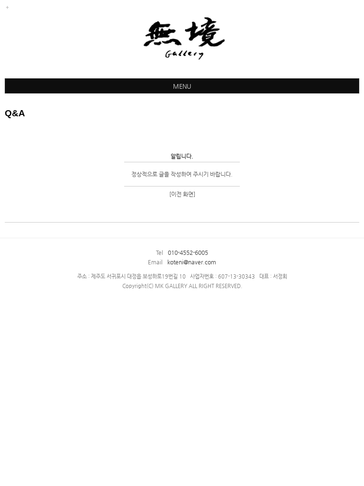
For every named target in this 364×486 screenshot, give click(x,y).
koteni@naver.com (191, 262)
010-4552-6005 (188, 252)
